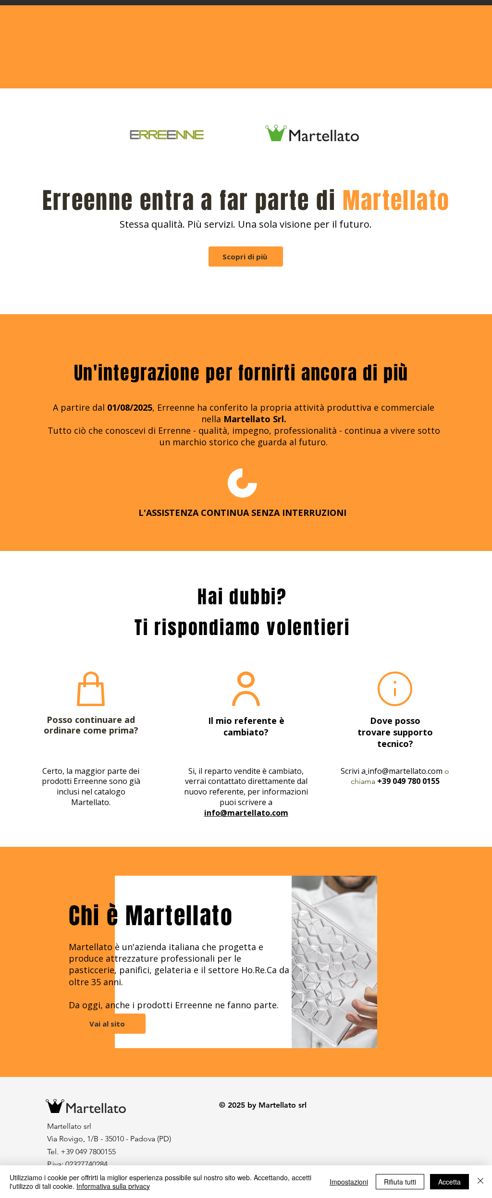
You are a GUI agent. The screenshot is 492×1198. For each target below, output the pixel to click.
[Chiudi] (480, 1181)
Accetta (449, 1181)
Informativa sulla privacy (113, 1186)
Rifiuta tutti (400, 1181)
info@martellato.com (405, 771)
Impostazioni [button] (349, 1181)
